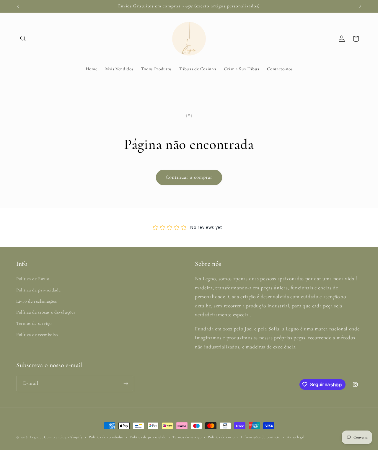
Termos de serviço (33, 323)
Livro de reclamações (36, 301)
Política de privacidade (148, 437)
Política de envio (221, 437)
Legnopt (36, 437)
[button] (23, 39)
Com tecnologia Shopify (63, 437)
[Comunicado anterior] (18, 6)
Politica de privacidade (38, 290)
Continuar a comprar (189, 177)
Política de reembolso (37, 334)
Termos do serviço (186, 437)
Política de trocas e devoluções (45, 312)
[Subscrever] (126, 383)
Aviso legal (295, 437)
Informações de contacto (261, 437)
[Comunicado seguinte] (360, 6)
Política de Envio (32, 279)
